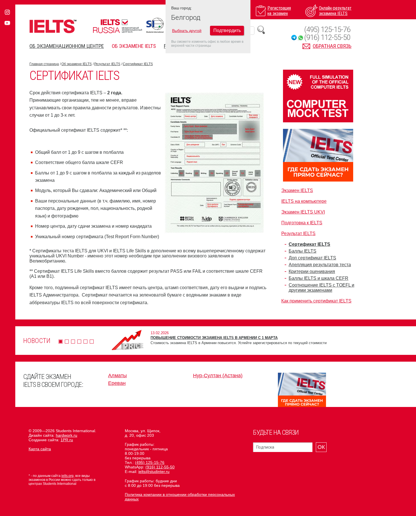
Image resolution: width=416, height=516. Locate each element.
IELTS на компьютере (304, 201)
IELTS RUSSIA (117, 26)
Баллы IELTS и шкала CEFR (318, 278)
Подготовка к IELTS (301, 222)
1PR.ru (67, 440)
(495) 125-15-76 (327, 29)
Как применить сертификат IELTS (316, 300)
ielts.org (67, 476)
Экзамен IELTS (297, 190)
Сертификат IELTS (138, 64)
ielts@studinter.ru (154, 471)
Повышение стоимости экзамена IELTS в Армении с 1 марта (214, 338)
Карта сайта (40, 449)
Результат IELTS (107, 64)
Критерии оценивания (312, 271)
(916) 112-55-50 (327, 37)
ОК (321, 447)
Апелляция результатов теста (320, 264)
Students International (155, 25)
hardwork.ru (66, 435)
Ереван (117, 383)
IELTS (52, 26)
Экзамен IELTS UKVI (303, 212)
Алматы (117, 375)
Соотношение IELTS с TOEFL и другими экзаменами (321, 288)
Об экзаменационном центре (66, 46)
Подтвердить (227, 30)
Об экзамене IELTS (134, 46)
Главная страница (44, 64)
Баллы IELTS (302, 251)
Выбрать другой (186, 30)
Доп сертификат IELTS (312, 257)
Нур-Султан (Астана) (218, 375)
